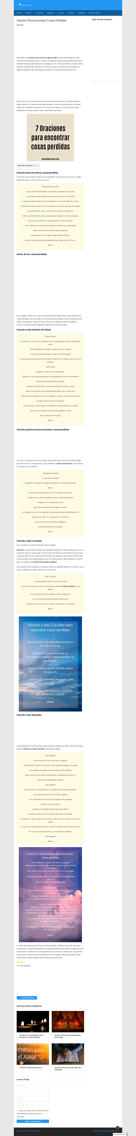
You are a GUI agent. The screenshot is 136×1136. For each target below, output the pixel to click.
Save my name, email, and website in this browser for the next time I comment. (32, 1113)
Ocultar (35, 166)
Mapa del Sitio (112, 1131)
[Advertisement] (50, 42)
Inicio (20, 13)
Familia (51, 13)
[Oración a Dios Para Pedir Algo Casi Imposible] (68, 1054)
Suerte (71, 13)
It (118, 1131)
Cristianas (40, 13)
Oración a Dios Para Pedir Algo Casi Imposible (68, 1069)
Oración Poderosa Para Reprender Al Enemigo (68, 1036)
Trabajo (82, 13)
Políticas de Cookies (100, 1131)
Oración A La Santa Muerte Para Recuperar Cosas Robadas (31, 1036)
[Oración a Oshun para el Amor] (33, 1054)
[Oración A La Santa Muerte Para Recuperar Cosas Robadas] (33, 1021)
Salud (61, 13)
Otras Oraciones (94, 13)
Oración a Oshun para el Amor (31, 1068)
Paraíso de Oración (34, 1131)
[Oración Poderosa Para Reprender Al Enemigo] (68, 1021)
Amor (29, 13)
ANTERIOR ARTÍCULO (27, 998)
